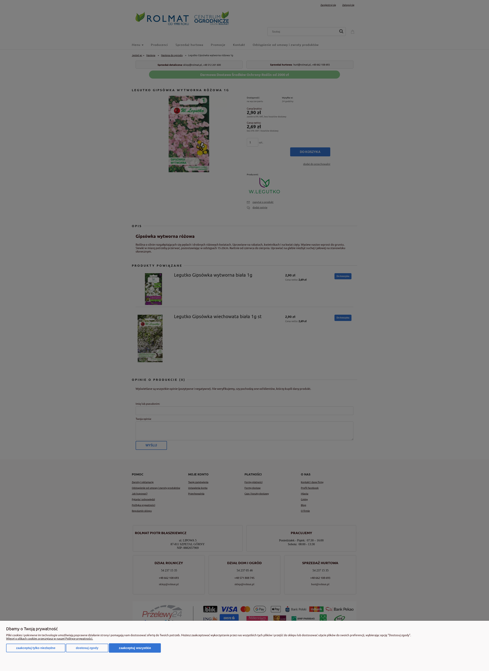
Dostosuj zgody (87, 648)
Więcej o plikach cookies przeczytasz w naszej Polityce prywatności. (49, 638)
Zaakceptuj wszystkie (135, 648)
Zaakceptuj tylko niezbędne (35, 648)
